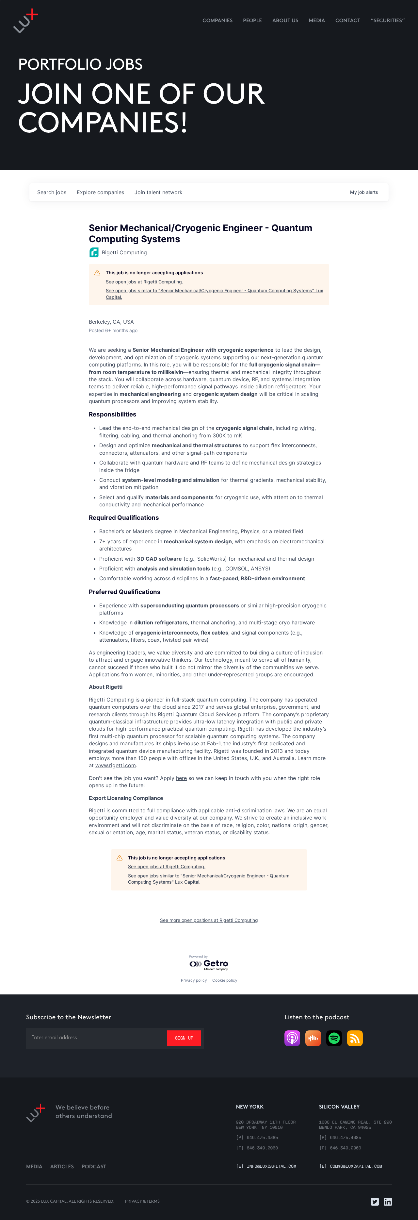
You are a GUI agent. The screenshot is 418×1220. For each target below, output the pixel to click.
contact (347, 21)
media (317, 21)
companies (100, 192)
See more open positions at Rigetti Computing (209, 920)
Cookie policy (224, 980)
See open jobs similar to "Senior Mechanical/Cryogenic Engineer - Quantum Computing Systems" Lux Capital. (214, 294)
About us (285, 21)
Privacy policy (194, 980)
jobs (51, 192)
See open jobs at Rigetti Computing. (144, 281)
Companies (217, 21)
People (252, 21)
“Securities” (388, 21)
